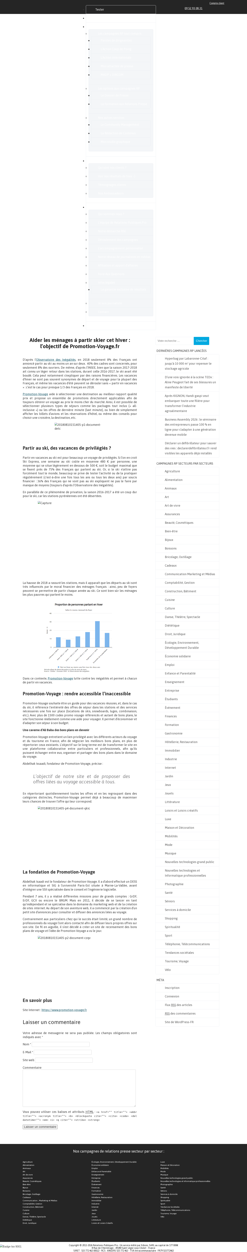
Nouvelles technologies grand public (189, 862)
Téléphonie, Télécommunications (187, 944)
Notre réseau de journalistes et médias (124, 257)
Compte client (217, 3)
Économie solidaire (178, 656)
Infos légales (106, 282)
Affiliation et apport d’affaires (118, 265)
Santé (169, 892)
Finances (171, 716)
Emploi (169, 665)
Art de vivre (172, 505)
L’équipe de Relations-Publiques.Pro (122, 222)
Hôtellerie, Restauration (181, 742)
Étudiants (171, 699)
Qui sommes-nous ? (111, 214)
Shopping (171, 918)
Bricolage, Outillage (178, 557)
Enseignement (174, 682)
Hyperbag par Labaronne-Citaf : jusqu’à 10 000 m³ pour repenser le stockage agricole (188, 363)
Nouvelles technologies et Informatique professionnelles (185, 873)
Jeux (168, 785)
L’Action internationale (116, 57)
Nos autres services (111, 117)
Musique (170, 853)
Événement (172, 707)
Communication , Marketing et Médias (40, 1200)
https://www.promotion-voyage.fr (64, 1010)
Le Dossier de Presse (115, 95)
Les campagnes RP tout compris (119, 33)
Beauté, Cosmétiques (179, 522)
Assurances (172, 514)
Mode (168, 845)
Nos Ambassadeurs (111, 193)
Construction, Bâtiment (180, 591)
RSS (222, 8)
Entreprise (172, 690)
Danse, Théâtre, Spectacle (182, 617)
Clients (100, 160)
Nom (27, 1044)
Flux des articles (178, 1005)
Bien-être (171, 531)
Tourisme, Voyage (177, 961)
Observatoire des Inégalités (56, 359)
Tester (99, 9)
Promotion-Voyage (35, 394)
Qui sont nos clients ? (112, 167)
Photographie (174, 884)
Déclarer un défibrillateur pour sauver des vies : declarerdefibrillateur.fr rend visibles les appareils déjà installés (191, 448)
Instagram (218, 8)
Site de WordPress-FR (179, 1022)
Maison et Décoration (179, 827)
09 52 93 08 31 (193, 8)
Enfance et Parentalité (180, 673)
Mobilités (171, 836)
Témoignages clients (112, 185)
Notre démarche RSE (112, 231)
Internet (170, 767)
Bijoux (169, 540)
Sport (168, 935)
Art (167, 497)
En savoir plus (104, 207)
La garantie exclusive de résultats (123, 289)
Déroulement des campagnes (118, 239)
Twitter (215, 8)
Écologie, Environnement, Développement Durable (182, 645)
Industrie (171, 759)
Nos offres (102, 26)
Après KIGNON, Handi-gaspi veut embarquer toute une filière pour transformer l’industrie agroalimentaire (187, 403)
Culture (170, 608)
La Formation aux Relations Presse (124, 104)
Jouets (169, 793)
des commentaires (180, 1013)
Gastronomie (173, 733)
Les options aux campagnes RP (119, 88)
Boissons (171, 548)
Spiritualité (172, 927)
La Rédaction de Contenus (118, 133)
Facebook (211, 8)
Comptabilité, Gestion (180, 582)
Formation (172, 725)
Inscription (172, 988)
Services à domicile (178, 910)
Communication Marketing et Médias (190, 574)
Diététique (172, 625)
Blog (98, 325)
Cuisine (170, 600)
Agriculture (172, 471)
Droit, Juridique (175, 634)
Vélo (168, 970)
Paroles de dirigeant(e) (116, 40)
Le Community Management (120, 124)
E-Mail (28, 1052)
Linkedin (207, 8)
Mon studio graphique (115, 141)
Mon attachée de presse (117, 66)
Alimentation (173, 480)
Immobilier (172, 750)
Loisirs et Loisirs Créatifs (102, 1223)
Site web (28, 1060)
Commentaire (32, 1067)
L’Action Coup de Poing (116, 49)
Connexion (172, 996)
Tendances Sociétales (169, 1207)
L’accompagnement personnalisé (120, 248)
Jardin (169, 776)
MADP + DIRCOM (112, 74)
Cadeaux (171, 565)
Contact (103, 312)
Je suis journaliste (110, 303)
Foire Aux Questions (111, 274)
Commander (103, 18)
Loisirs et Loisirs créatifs (181, 810)
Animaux (171, 488)
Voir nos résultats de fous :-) (116, 176)
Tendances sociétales (179, 952)
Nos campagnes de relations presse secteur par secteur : (118, 1151)
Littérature (172, 802)
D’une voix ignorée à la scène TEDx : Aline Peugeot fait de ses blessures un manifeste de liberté (190, 382)
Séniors (170, 901)
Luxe (168, 819)
